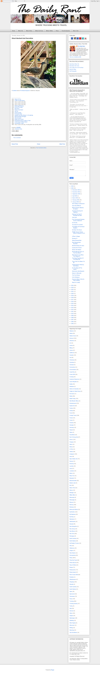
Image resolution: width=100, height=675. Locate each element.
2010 (72, 313)
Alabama (72, 331)
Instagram (72, 454)
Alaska (71, 333)
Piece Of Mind (73, 565)
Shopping (72, 581)
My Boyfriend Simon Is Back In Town (22, 120)
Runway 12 (74, 238)
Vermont (71, 610)
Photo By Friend (73, 560)
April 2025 (74, 195)
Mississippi (72, 499)
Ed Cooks (72, 393)
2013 (72, 307)
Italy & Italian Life (73, 458)
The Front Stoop (76, 275)
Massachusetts (73, 480)
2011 (72, 311)
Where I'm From (39, 30)
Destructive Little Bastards (78, 271)
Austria (71, 345)
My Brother (72, 511)
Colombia (72, 362)
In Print (71, 449)
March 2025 (75, 197)
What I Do (20, 30)
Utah (71, 608)
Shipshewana (73, 579)
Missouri (71, 502)
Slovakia (71, 584)
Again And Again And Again (20, 116)
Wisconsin (72, 625)
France (71, 417)
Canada (71, 355)
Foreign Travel (73, 415)
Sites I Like (75, 30)
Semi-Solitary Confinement (78, 203)
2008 (72, 317)
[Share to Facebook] (16, 131)
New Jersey (72, 528)
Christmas (72, 359)
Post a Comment (17, 137)
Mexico (71, 490)
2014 (72, 305)
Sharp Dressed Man (76, 240)
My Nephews (73, 514)
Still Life (16, 111)
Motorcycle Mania (74, 509)
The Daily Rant (81, 46)
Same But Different (76, 205)
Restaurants (72, 569)
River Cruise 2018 (74, 574)
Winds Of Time (18, 99)
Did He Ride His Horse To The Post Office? (78, 252)
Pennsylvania (73, 555)
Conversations (73, 369)
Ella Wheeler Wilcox (74, 400)
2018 (72, 297)
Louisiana (72, 470)
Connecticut (72, 367)
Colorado (72, 364)
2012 (72, 309)
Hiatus (71, 432)
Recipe (71, 567)
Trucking (71, 601)
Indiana (71, 451)
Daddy (71, 384)
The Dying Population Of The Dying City (77, 259)
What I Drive (29, 30)
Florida (71, 410)
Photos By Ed (73, 562)
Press (57, 30)
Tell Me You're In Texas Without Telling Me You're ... (78, 233)
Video (71, 613)
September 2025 (76, 193)
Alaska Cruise (73, 335)
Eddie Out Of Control (19, 119)
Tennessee (72, 596)
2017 (72, 299)
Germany (72, 427)
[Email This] (12, 131)
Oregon (71, 550)
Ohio (71, 545)
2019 (72, 295)
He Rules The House (77, 229)
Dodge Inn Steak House (75, 391)
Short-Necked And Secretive (76, 243)
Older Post (62, 144)
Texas (71, 598)
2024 (72, 285)
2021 (72, 291)
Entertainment (73, 403)
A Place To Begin (76, 236)
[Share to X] (15, 131)
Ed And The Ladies (19, 107)
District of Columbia (74, 388)
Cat (70, 357)
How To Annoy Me (74, 437)
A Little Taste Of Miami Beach (21, 121)
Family (71, 408)
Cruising (71, 376)
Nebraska (72, 519)
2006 (72, 321)
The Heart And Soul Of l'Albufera (77, 211)
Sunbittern (15, 90)
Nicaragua (72, 536)
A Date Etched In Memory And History (78, 265)
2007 (72, 319)
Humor (71, 439)
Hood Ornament (18, 117)
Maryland (17, 129)
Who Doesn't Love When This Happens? (78, 255)
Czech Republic (73, 381)
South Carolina (73, 586)
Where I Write (49, 30)
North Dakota (73, 540)
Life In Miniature (76, 277)
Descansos (17, 108)
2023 (72, 287)
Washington (72, 618)
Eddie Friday (72, 398)
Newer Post (15, 144)
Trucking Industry (74, 603)
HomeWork (72, 434)
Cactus (71, 350)
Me (70, 485)
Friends (71, 422)
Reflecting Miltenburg (19, 105)
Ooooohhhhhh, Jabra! (19, 123)
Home (13, 30)
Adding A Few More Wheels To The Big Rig (24, 115)
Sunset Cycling (18, 112)
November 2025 (76, 191)
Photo (21, 129)
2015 (72, 303)
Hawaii (71, 429)
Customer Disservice (74, 379)
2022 (72, 289)
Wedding (72, 620)
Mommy (71, 504)
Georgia (71, 425)
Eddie (71, 396)
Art (70, 343)
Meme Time (72, 487)
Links (71, 468)
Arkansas (72, 340)
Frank (71, 420)
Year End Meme (73, 632)
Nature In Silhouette (76, 273)
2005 (72, 323)
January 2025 (75, 201)
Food (71, 413)
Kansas (71, 461)
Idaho (71, 444)
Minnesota (72, 497)
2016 (72, 301)
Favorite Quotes (66, 30)
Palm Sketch (72, 552)
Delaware (72, 386)
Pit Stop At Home (18, 113)
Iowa (71, 456)
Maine (71, 473)
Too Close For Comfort (77, 224)
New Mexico (72, 531)
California (72, 352)
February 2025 (76, 199)
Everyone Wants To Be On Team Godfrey (78, 280)
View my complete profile (75, 57)
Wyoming (72, 630)
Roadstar (72, 577)
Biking (71, 347)
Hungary (71, 441)
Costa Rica (72, 372)
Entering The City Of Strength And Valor (77, 215)
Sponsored (72, 593)
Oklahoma (72, 548)
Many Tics (72, 475)
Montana (72, 507)
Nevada (71, 524)
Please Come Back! (19, 109)
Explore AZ (72, 405)
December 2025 (76, 189)
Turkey (71, 606)
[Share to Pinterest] (18, 131)
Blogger (52, 669)
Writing (71, 627)
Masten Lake (73, 482)
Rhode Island (73, 572)
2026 (72, 186)
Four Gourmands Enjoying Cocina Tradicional (78, 220)
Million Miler (72, 495)
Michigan (72, 492)
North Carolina (73, 538)
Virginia (71, 615)
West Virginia (73, 622)
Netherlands (72, 521)
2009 (72, 315)
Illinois (71, 446)
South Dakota (73, 589)
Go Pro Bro (74, 222)
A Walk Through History (20, 100)
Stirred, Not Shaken (76, 249)
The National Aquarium (25, 90)
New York (72, 533)
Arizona (71, 338)
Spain (71, 591)
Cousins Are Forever (77, 247)
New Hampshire (73, 526)
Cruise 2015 (72, 374)
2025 (72, 188)
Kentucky (72, 463)
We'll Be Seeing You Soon (78, 245)
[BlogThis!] (13, 131)
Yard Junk (74, 217)
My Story (72, 516)
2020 (72, 293)
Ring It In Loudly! (76, 282)
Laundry (71, 466)
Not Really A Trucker (74, 543)
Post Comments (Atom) (41, 147)
